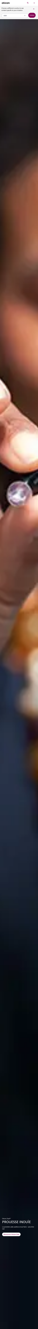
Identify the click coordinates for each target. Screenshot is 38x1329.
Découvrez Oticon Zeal (11, 1234)
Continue (32, 15)
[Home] (6, 3)
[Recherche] (28, 3)
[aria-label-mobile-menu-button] (34, 3)
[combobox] (13, 16)
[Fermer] (34, 9)
